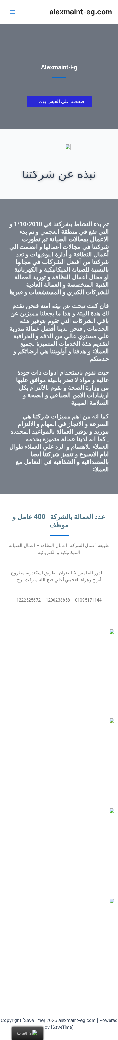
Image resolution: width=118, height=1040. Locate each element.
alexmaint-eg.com (80, 11)
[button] (59, 101)
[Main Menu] (12, 12)
